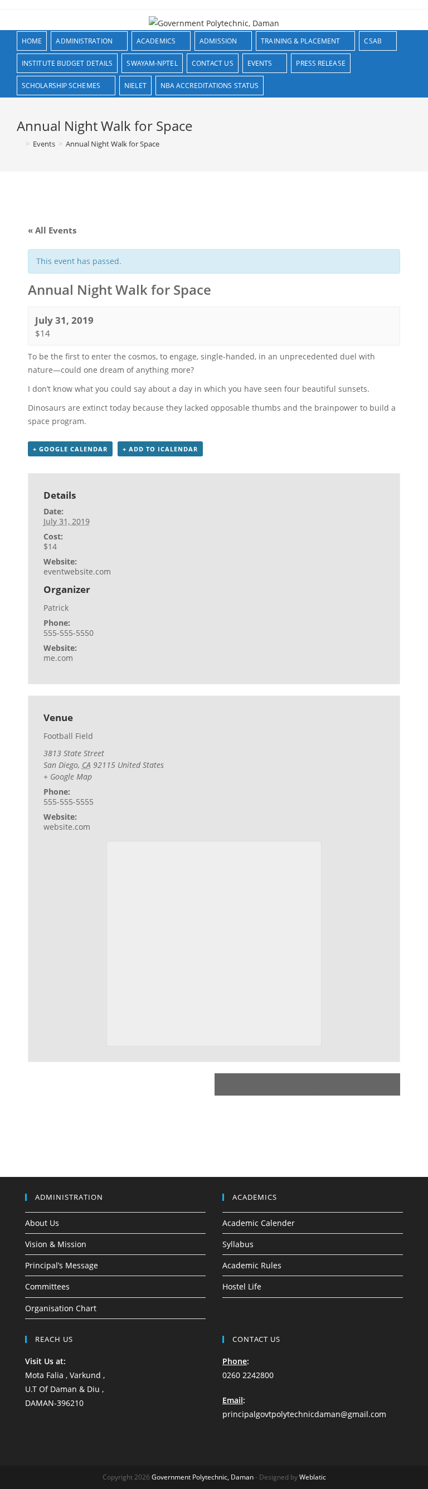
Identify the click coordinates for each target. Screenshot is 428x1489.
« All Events (52, 230)
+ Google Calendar (70, 449)
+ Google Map (67, 776)
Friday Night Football (341, 1084)
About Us (42, 1223)
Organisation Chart (60, 1308)
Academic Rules (251, 1265)
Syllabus (238, 1244)
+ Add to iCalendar (160, 449)
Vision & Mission (55, 1244)
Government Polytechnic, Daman (203, 1477)
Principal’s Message (61, 1265)
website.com (66, 826)
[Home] (19, 144)
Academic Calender (258, 1223)
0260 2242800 (248, 1375)
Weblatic (312, 1477)
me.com (58, 658)
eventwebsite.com (77, 571)
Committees (47, 1286)
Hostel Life (241, 1286)
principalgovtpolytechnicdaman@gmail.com (304, 1414)
